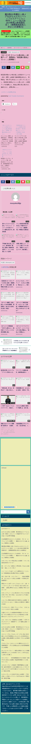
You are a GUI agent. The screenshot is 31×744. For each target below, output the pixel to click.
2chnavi (4, 467)
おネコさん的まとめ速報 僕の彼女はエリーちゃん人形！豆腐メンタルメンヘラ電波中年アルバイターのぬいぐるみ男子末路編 (15, 533)
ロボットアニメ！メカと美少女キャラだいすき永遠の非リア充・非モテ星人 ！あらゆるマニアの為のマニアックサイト (15, 594)
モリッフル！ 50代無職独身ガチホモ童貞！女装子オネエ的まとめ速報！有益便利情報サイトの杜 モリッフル (15, 659)
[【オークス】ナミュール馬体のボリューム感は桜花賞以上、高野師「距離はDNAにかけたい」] (8, 135)
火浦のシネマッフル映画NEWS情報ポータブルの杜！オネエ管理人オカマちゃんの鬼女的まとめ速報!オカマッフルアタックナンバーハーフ (15, 614)
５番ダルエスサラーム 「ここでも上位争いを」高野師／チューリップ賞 (7, 153)
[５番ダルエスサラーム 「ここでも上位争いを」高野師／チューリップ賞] (8, 159)
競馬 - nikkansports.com (14, 52)
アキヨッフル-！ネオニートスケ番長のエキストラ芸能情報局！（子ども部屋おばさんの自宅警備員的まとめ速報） (15, 645)
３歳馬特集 (3, 52)
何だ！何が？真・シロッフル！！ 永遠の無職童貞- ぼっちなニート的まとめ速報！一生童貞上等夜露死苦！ (15, 578)
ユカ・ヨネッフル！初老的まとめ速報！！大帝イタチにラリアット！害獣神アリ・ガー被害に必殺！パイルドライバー (15, 621)
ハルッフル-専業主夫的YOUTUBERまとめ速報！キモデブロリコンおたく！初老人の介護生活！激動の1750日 (15, 602)
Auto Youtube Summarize (16, 96)
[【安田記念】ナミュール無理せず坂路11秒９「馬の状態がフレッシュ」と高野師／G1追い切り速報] (21, 135)
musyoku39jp (15, 203)
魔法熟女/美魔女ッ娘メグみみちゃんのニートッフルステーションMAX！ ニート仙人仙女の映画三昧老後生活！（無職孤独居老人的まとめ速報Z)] (15, 548)
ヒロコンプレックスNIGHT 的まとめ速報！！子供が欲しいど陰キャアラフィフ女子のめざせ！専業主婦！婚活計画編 (15, 676)
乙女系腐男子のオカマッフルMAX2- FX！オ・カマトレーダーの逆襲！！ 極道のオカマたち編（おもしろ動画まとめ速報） (15, 541)
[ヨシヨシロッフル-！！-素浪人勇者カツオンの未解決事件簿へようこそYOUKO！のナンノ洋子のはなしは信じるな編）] (15, 652)
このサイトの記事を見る (8, 92)
